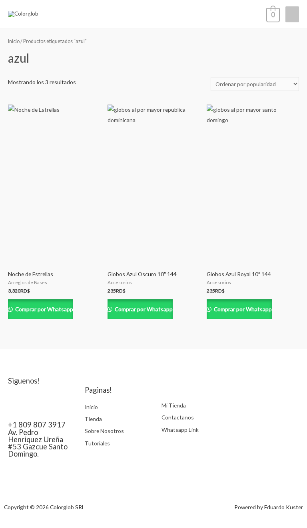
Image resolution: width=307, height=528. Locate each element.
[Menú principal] (292, 14)
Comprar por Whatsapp (43, 309)
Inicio (14, 41)
